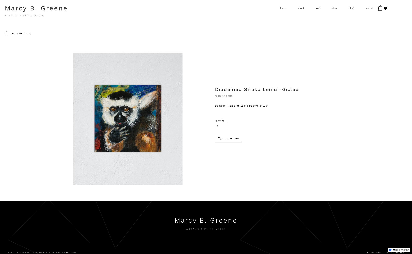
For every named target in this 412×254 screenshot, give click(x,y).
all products (21, 33)
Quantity (219, 120)
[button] (382, 8)
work (318, 8)
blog (351, 8)
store (334, 8)
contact (369, 8)
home (283, 8)
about (301, 8)
